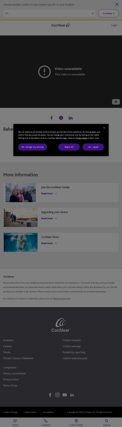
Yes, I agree (93, 147)
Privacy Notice (82, 138)
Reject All (69, 147)
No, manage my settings (32, 147)
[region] (61, 140)
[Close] (104, 127)
